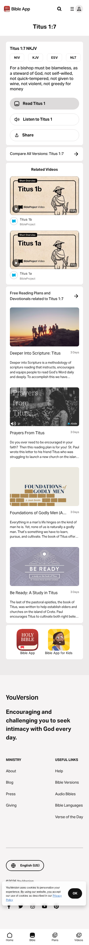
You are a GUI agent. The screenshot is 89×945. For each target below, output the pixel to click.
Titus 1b (30, 219)
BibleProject (27, 224)
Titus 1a (29, 273)
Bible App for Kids (58, 653)
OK (75, 893)
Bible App (27, 653)
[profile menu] (75, 9)
